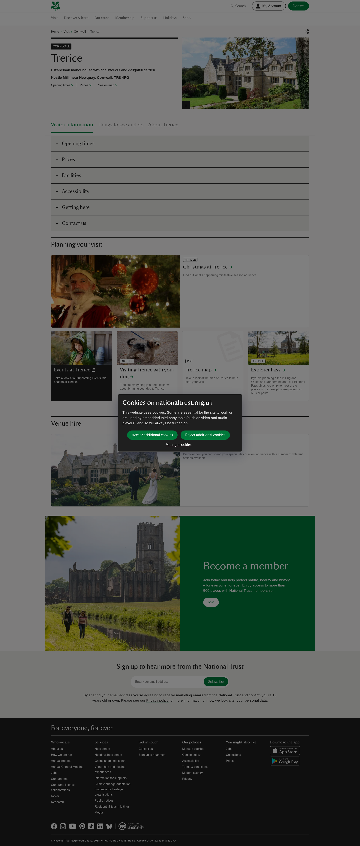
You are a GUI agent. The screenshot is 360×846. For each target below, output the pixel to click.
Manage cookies (178, 445)
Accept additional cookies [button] (152, 435)
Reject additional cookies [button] (205, 435)
